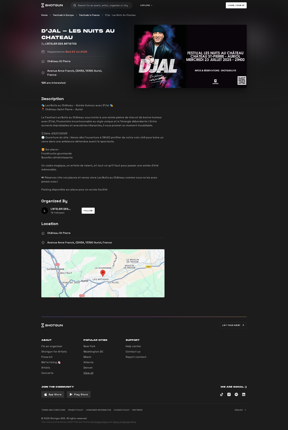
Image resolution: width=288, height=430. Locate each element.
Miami (87, 357)
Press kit (46, 357)
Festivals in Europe (63, 15)
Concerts (47, 373)
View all (88, 373)
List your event (231, 325)
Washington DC (93, 351)
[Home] (52, 5)
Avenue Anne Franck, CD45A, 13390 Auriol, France (79, 242)
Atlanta (89, 362)
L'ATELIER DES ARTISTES (61, 43)
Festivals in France (89, 15)
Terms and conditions (53, 410)
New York (89, 346)
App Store (55, 394)
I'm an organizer (51, 346)
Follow (88, 210)
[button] (88, 211)
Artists (45, 367)
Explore (145, 5)
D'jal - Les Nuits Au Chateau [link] (120, 15)
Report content (136, 357)
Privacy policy (75, 410)
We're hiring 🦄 (51, 362)
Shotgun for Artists (54, 351)
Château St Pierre (58, 233)
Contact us (133, 351)
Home (44, 15)
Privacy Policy (101, 422)
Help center (133, 346)
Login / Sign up (236, 5)
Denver (88, 367)
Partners (137, 410)
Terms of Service (121, 422)
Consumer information (98, 410)
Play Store (81, 394)
